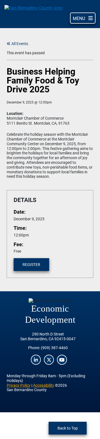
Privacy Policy (19, 385)
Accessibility (43, 385)
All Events (19, 43)
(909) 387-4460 (54, 347)
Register (31, 264)
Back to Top (68, 428)
